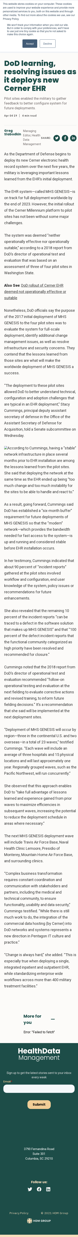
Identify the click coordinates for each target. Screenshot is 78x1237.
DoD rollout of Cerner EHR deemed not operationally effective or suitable (35, 291)
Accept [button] (30, 43)
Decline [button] (47, 43)
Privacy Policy (19, 1213)
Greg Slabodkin (12, 132)
